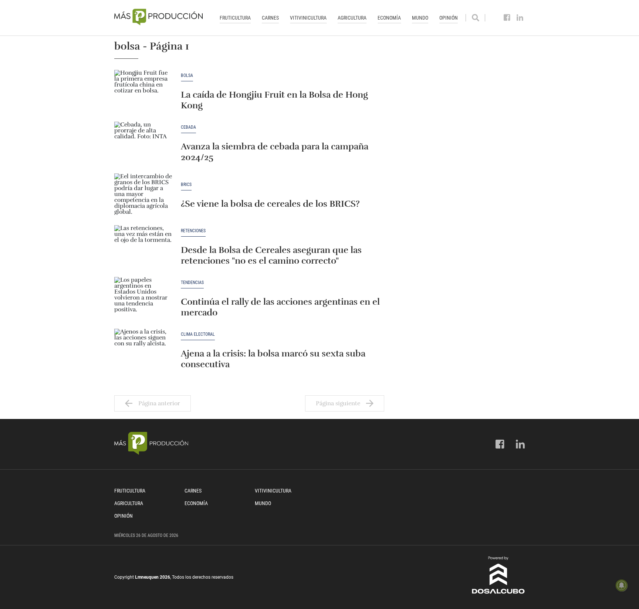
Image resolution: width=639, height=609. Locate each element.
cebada (188, 127)
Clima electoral (198, 334)
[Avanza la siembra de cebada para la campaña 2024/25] (143, 144)
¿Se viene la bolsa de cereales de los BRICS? (270, 203)
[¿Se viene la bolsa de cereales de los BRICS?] (143, 195)
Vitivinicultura (308, 18)
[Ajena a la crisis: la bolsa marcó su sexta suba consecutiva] (143, 351)
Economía (389, 18)
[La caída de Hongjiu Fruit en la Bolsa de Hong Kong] (143, 92)
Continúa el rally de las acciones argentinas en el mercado (280, 307)
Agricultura (352, 18)
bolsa (187, 75)
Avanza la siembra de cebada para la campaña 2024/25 (274, 152)
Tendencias (192, 282)
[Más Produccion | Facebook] (507, 17)
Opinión (448, 18)
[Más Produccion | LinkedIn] (520, 17)
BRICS (186, 184)
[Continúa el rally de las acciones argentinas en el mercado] (143, 299)
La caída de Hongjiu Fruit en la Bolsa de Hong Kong (274, 100)
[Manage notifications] (622, 585)
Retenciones (193, 231)
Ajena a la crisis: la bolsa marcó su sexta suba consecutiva (273, 359)
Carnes (270, 18)
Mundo (420, 18)
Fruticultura (235, 18)
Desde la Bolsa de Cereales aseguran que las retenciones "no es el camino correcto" (271, 255)
